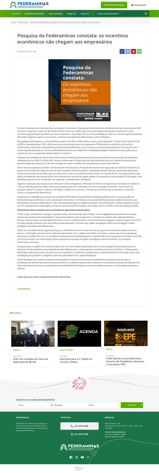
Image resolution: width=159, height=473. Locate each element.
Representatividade (34, 14)
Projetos (71, 14)
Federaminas (23, 22)
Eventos (85, 14)
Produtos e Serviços (114, 5)
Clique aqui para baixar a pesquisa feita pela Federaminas (44, 277)
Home (14, 22)
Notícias (16, 14)
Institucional (56, 14)
